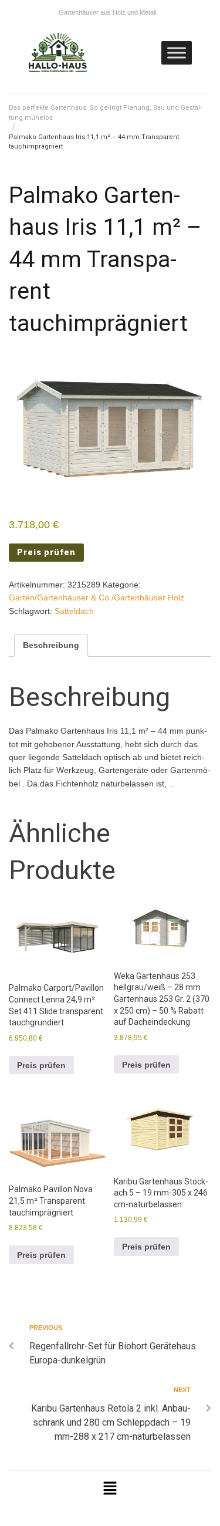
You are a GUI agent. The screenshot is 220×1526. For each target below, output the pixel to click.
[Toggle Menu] (176, 52)
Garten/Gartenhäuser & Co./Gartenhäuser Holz (96, 597)
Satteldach (74, 611)
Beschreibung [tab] (51, 645)
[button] (109, 1490)
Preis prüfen (46, 552)
